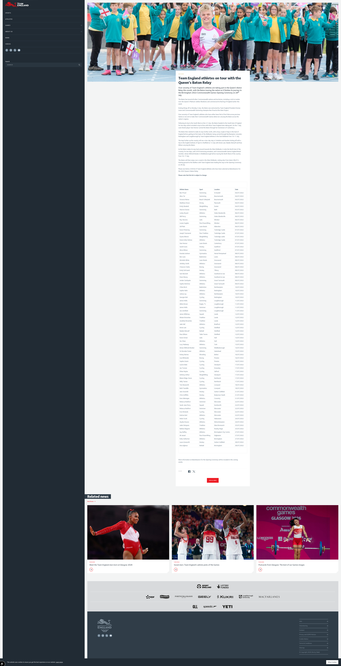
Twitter (14, 50)
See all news (212, 480)
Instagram (10, 50)
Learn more (59, 662)
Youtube (19, 50)
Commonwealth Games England (43, 5)
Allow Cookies (332, 662)
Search (7, 61)
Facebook (6, 50)
